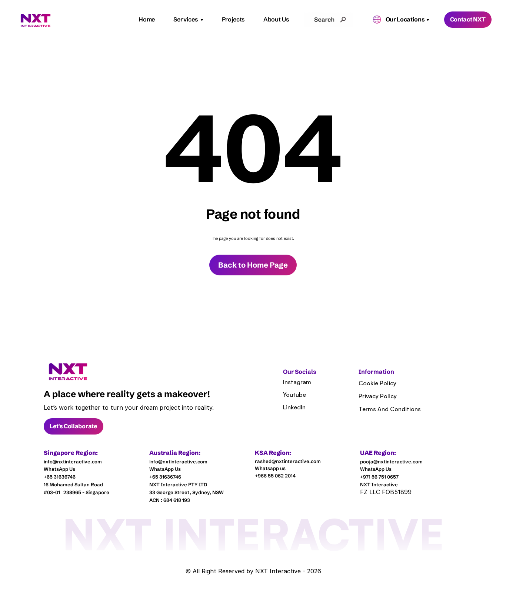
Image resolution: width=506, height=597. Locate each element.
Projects (233, 19)
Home (147, 19)
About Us (276, 19)
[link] (68, 372)
